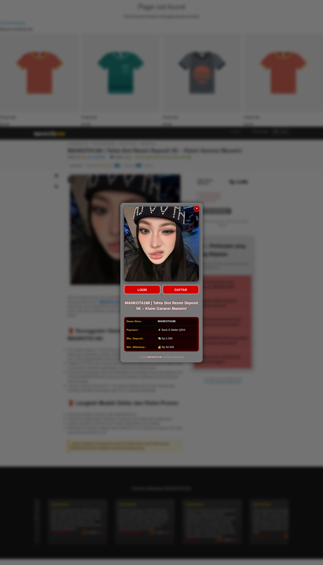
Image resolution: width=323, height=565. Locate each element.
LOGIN (142, 289)
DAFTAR (181, 289)
